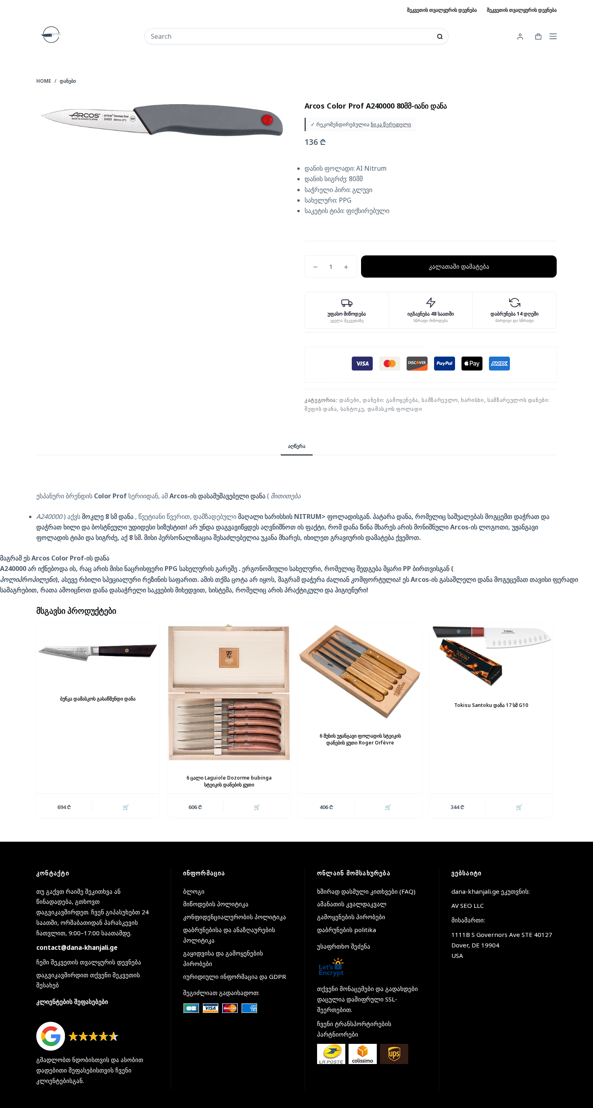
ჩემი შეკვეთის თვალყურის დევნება (88, 962)
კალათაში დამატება (459, 266)
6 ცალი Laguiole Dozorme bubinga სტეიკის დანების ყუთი (228, 781)
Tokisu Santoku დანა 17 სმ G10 (491, 705)
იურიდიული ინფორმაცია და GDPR (234, 976)
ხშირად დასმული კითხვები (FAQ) (366, 891)
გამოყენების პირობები (351, 917)
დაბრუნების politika (346, 930)
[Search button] (440, 36)
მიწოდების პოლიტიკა (215, 904)
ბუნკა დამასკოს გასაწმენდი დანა (98, 698)
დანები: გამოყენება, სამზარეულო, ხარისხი (423, 399)
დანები (349, 399)
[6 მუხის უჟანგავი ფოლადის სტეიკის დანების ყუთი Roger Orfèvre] (360, 671)
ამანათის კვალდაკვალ (351, 904)
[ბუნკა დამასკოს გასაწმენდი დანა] (97, 652)
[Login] (520, 36)
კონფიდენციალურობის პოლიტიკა (234, 917)
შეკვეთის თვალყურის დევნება (442, 9)
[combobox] (291, 36)
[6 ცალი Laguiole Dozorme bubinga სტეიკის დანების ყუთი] (228, 692)
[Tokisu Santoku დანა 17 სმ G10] (491, 656)
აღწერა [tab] (296, 446)
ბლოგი (194, 891)
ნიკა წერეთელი (391, 124)
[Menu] (553, 36)
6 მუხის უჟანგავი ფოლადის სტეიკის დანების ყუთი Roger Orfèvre (360, 739)
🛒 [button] (126, 807)
